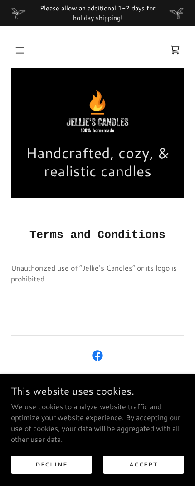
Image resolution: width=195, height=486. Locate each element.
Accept (143, 464)
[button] (20, 50)
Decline (51, 464)
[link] (175, 50)
